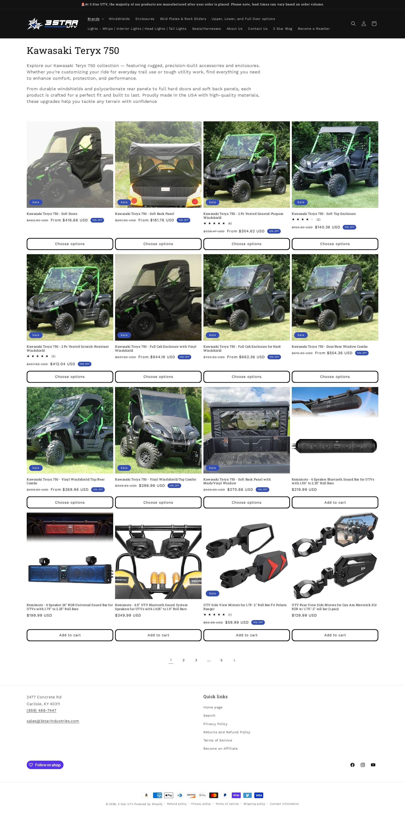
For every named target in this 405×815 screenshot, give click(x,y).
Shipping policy (255, 803)
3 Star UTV (125, 804)
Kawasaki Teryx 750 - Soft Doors (52, 214)
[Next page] (234, 660)
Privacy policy (201, 803)
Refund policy (177, 803)
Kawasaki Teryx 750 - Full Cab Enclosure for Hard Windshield (242, 349)
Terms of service (227, 803)
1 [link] (171, 660)
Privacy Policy (215, 724)
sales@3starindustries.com (53, 721)
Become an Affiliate (220, 748)
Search (209, 715)
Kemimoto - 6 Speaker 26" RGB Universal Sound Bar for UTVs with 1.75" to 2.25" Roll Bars (70, 607)
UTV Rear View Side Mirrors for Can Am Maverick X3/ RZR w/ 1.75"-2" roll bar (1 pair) (334, 607)
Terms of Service (217, 740)
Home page (212, 707)
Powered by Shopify (148, 804)
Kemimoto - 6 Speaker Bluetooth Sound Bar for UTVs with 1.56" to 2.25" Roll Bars (333, 481)
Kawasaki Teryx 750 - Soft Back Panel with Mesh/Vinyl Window (237, 481)
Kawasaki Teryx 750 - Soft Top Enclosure (324, 214)
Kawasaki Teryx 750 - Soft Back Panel (144, 214)
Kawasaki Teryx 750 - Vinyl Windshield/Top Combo (155, 479)
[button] (95, 19)
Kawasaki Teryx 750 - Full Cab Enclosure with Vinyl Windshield (155, 349)
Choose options (70, 244)
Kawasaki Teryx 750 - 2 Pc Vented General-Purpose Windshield (243, 216)
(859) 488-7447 (41, 710)
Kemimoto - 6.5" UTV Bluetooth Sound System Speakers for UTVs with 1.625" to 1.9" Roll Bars (151, 607)
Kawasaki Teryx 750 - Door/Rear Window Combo (330, 347)
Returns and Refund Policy (226, 732)
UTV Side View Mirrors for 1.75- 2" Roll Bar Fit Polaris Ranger (245, 607)
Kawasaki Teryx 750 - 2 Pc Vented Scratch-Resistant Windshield (68, 349)
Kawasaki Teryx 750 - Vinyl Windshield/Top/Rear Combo (66, 481)
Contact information (284, 803)
